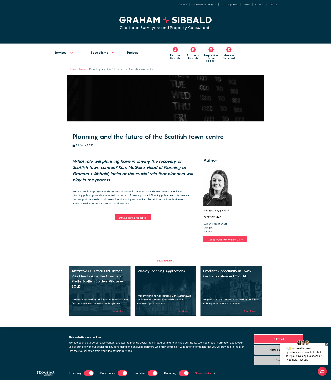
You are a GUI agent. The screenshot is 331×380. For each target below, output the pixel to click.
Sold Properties (229, 4)
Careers (259, 4)
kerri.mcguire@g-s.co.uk (216, 210)
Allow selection (278, 349)
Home (72, 69)
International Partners (204, 4)
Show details (203, 373)
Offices (273, 4)
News (246, 4)
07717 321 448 (212, 217)
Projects (133, 52)
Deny (279, 360)
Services (60, 52)
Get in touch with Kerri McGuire (225, 239)
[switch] (122, 373)
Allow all (279, 339)
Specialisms (99, 52)
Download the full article (132, 217)
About (183, 4)
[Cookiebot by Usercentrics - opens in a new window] (46, 373)
